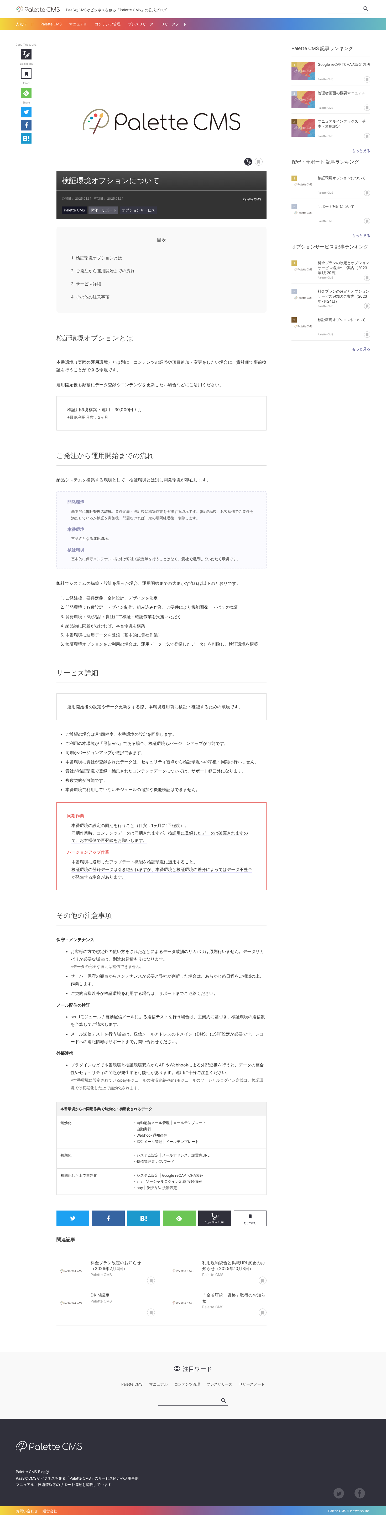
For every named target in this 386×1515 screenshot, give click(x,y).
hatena (26, 138)
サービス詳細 (88, 283)
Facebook (26, 125)
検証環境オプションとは (99, 257)
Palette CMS (51, 24)
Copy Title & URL (26, 54)
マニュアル (78, 24)
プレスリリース (141, 24)
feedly (26, 93)
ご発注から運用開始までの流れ (105, 270)
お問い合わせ (27, 1511)
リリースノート (174, 24)
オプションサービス (138, 210)
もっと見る (361, 150)
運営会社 (50, 1511)
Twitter (26, 112)
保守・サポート (103, 210)
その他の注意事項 (92, 296)
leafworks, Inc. (360, 1511)
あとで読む (31, 70)
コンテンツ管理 (108, 24)
